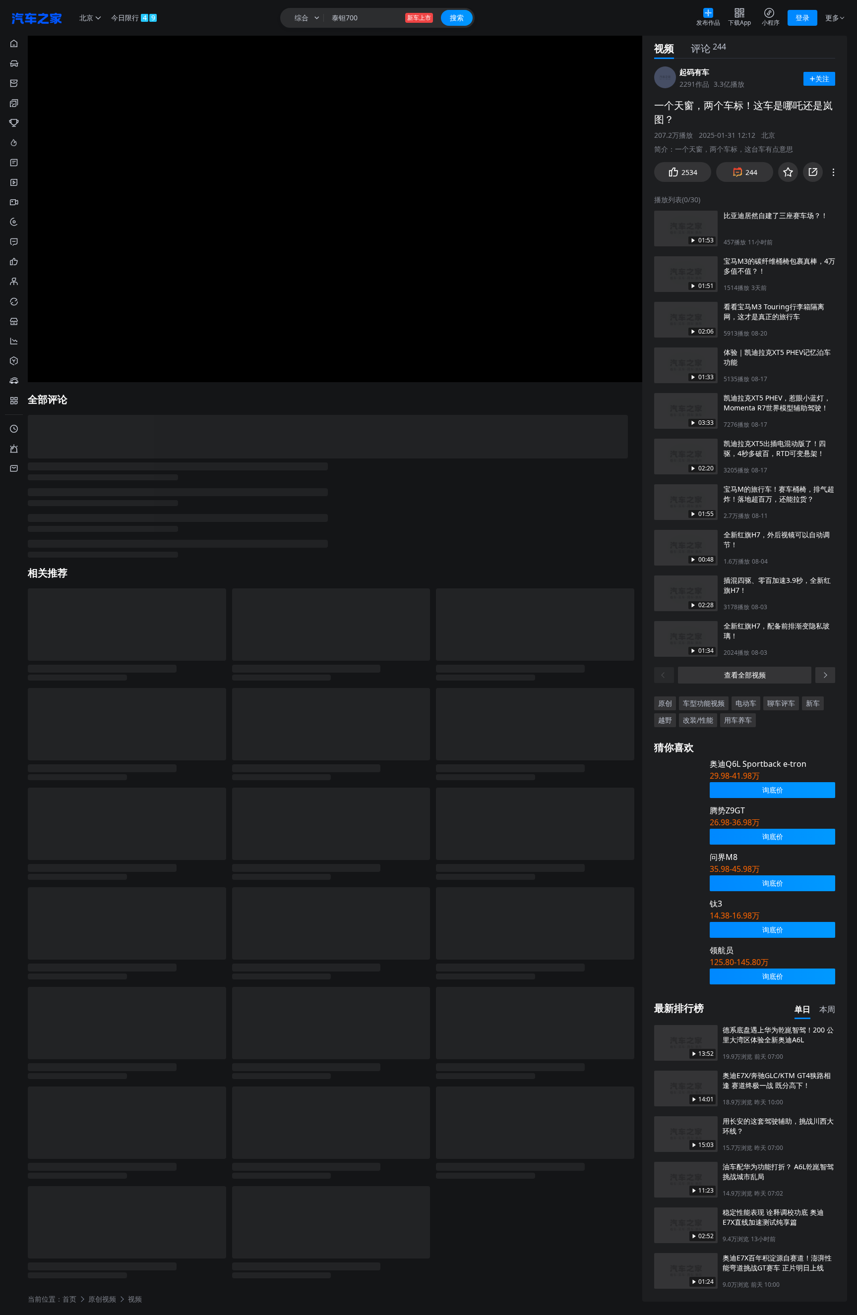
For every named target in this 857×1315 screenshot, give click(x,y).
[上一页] (664, 675)
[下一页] (825, 675)
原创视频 (102, 1298)
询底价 (772, 790)
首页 (69, 1298)
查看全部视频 (745, 675)
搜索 (457, 17)
